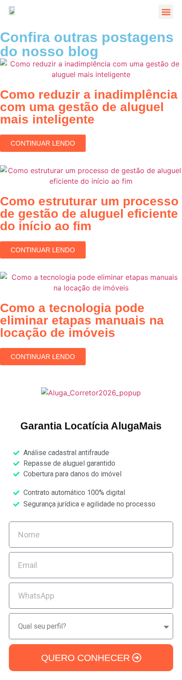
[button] (166, 11)
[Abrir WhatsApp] (160, 657)
